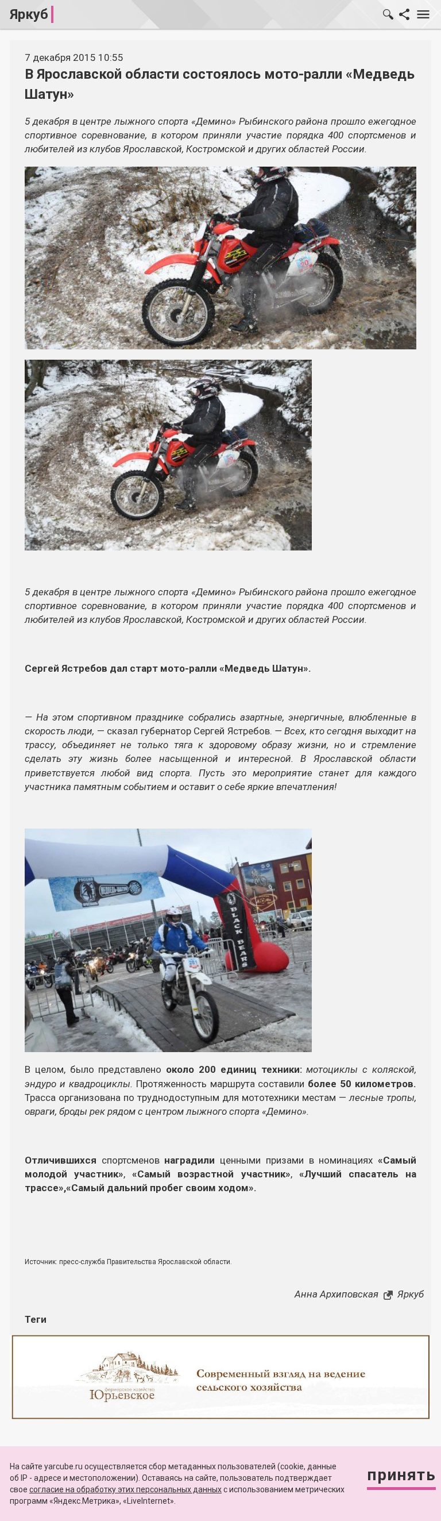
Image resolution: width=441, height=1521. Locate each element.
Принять (401, 1474)
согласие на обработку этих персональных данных (125, 1489)
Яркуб (29, 14)
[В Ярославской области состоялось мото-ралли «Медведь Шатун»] (168, 454)
